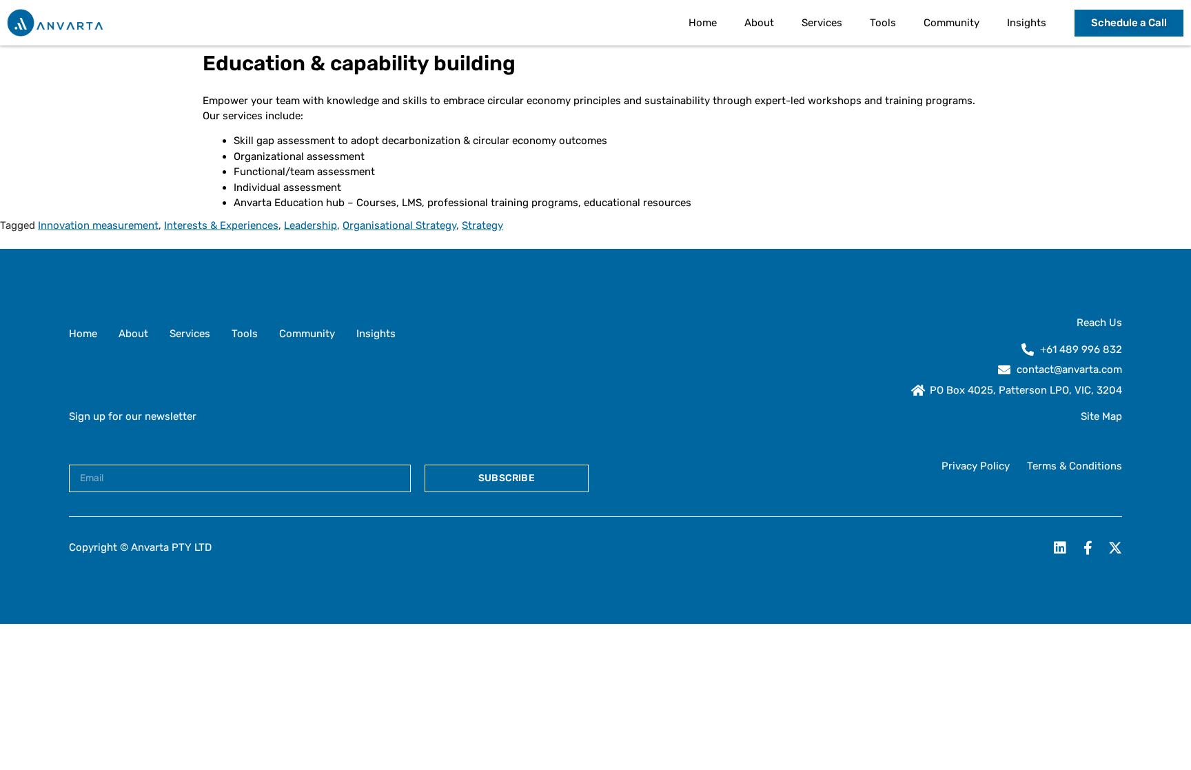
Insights (1026, 23)
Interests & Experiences (221, 225)
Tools (883, 23)
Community (951, 23)
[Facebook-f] (1088, 548)
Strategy (482, 225)
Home (703, 23)
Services (822, 23)
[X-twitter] (1115, 548)
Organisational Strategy (399, 225)
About (759, 23)
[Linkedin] (1060, 548)
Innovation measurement (98, 225)
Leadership (310, 225)
